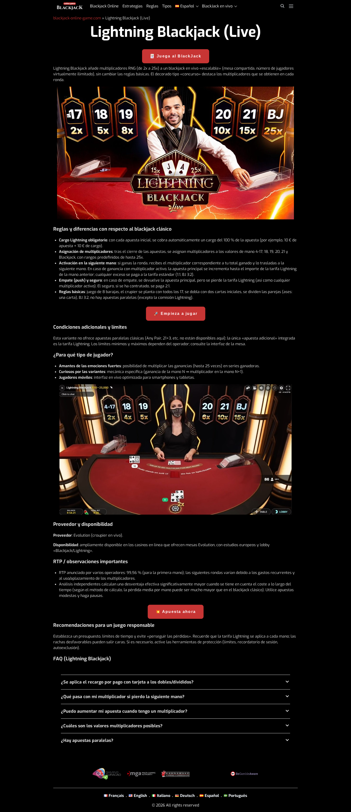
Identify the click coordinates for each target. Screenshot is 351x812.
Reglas (152, 6)
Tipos (166, 6)
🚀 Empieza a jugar (175, 313)
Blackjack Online (104, 6)
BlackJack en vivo (217, 6)
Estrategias (132, 6)
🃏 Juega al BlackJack (175, 56)
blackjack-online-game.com (77, 18)
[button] (175, 682)
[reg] (175, 153)
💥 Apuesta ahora (176, 611)
